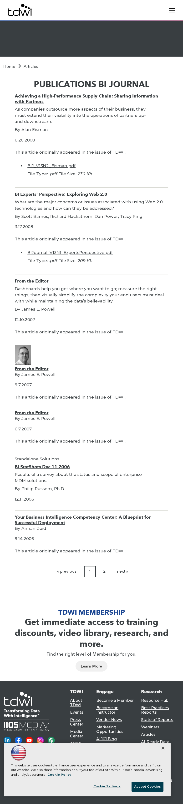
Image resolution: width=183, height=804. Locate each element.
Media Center (76, 733)
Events (76, 712)
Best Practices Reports (155, 710)
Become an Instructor (107, 710)
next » (122, 571)
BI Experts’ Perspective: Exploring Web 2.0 (61, 194)
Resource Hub (154, 700)
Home (9, 66)
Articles (31, 66)
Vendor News (109, 719)
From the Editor (31, 281)
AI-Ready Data (155, 742)
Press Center (76, 721)
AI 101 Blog (106, 739)
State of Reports (157, 719)
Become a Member (115, 700)
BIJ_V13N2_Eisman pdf (51, 165)
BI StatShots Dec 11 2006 (42, 466)
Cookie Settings (107, 786)
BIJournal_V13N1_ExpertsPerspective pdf (70, 252)
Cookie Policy (59, 774)
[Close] (163, 748)
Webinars (150, 727)
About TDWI (76, 702)
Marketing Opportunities (109, 729)
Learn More (91, 666)
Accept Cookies (147, 786)
